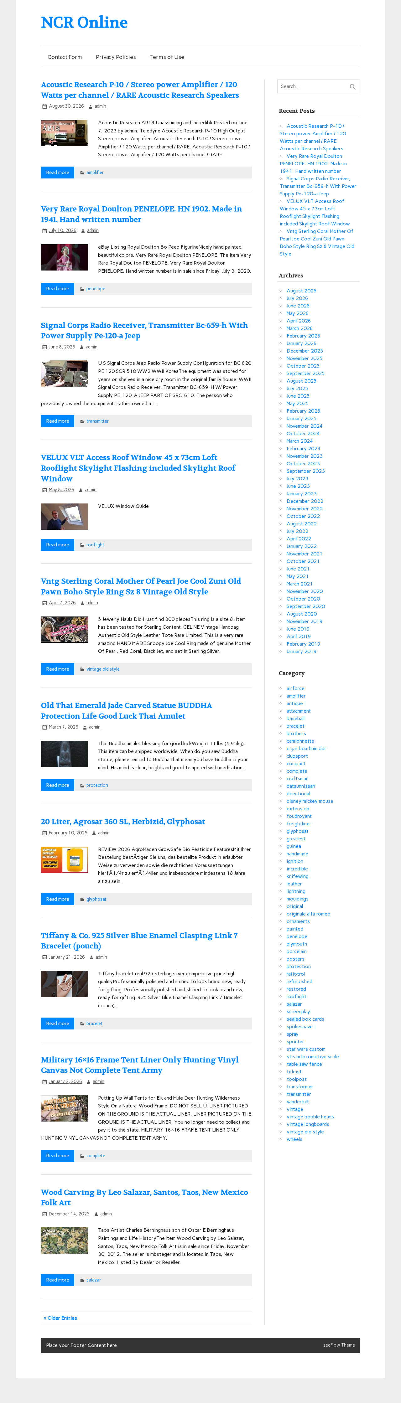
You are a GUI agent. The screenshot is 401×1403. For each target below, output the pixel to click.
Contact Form (65, 57)
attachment (299, 711)
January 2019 (302, 651)
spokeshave (300, 1026)
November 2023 (305, 456)
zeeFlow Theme (339, 1345)
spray (293, 1034)
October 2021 (303, 561)
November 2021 (305, 554)
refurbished (299, 981)
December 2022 (305, 501)
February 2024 (303, 448)
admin (100, 106)
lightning (296, 891)
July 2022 (297, 531)
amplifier (95, 172)
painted (295, 929)
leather (294, 884)
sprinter (295, 1042)
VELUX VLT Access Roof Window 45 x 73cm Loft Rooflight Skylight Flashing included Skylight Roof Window (138, 468)
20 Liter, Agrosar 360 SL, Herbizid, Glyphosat (123, 822)
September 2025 (306, 373)
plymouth (297, 944)
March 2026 (300, 328)
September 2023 (306, 471)
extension (298, 809)
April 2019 (299, 636)
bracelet (94, 1023)
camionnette (300, 741)
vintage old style (103, 669)
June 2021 (298, 569)
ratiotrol (296, 974)
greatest (296, 839)
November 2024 (305, 426)
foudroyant (299, 816)
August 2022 (302, 524)
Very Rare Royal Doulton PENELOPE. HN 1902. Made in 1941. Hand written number (313, 163)
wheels (294, 1139)
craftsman (298, 778)
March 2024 (300, 441)
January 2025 (302, 418)
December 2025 (305, 351)
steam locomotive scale (313, 1057)
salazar (93, 1280)
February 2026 (303, 336)
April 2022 (299, 539)
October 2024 (303, 433)
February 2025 (303, 411)
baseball (296, 718)
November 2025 (305, 358)
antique (295, 703)
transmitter (97, 421)
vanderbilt (298, 1102)
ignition (295, 861)
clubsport (297, 756)
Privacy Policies (116, 57)
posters (296, 959)
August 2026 (302, 291)
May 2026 (298, 313)
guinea (294, 846)
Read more (57, 172)
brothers (296, 733)
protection (97, 785)
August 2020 (302, 614)
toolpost (297, 1079)
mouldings (298, 899)
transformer (300, 1087)
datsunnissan (301, 786)
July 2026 (297, 298)
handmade (297, 854)
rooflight (95, 545)
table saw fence (304, 1064)
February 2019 (303, 644)
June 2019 (298, 629)
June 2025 (298, 396)
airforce (296, 688)
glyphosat (96, 899)
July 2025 (297, 388)
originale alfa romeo (309, 914)
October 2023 (303, 464)
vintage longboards (308, 1124)
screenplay (298, 1011)
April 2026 (299, 321)
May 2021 (298, 576)
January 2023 (302, 494)
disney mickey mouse (310, 801)
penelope (95, 288)
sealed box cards (305, 1019)
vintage (295, 1109)
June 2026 (298, 306)
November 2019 (305, 621)
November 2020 (305, 591)
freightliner (299, 824)
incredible (297, 869)
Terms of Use (166, 57)
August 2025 (302, 381)
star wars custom (306, 1049)
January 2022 (302, 546)
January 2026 (302, 343)
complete (95, 1155)
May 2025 (298, 403)
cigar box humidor (306, 748)
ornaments (298, 921)
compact (296, 763)
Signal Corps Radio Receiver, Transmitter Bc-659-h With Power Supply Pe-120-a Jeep (318, 186)
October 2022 (303, 516)
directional (298, 794)
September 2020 (306, 606)
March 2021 (300, 584)
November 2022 (305, 509)
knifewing (298, 876)
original (295, 906)
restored (296, 989)
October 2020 (303, 599)
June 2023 (298, 486)
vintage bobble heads (310, 1117)
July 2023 (297, 479)
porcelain (297, 951)
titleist (294, 1072)
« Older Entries (60, 1318)
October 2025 (303, 366)
